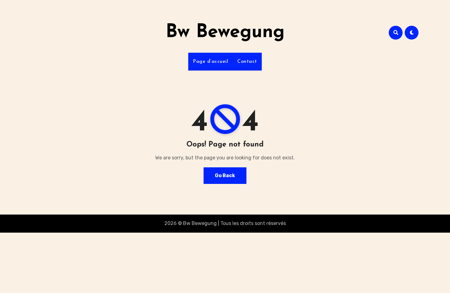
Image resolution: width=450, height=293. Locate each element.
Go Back (225, 175)
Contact (247, 61)
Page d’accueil (210, 61)
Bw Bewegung (225, 32)
